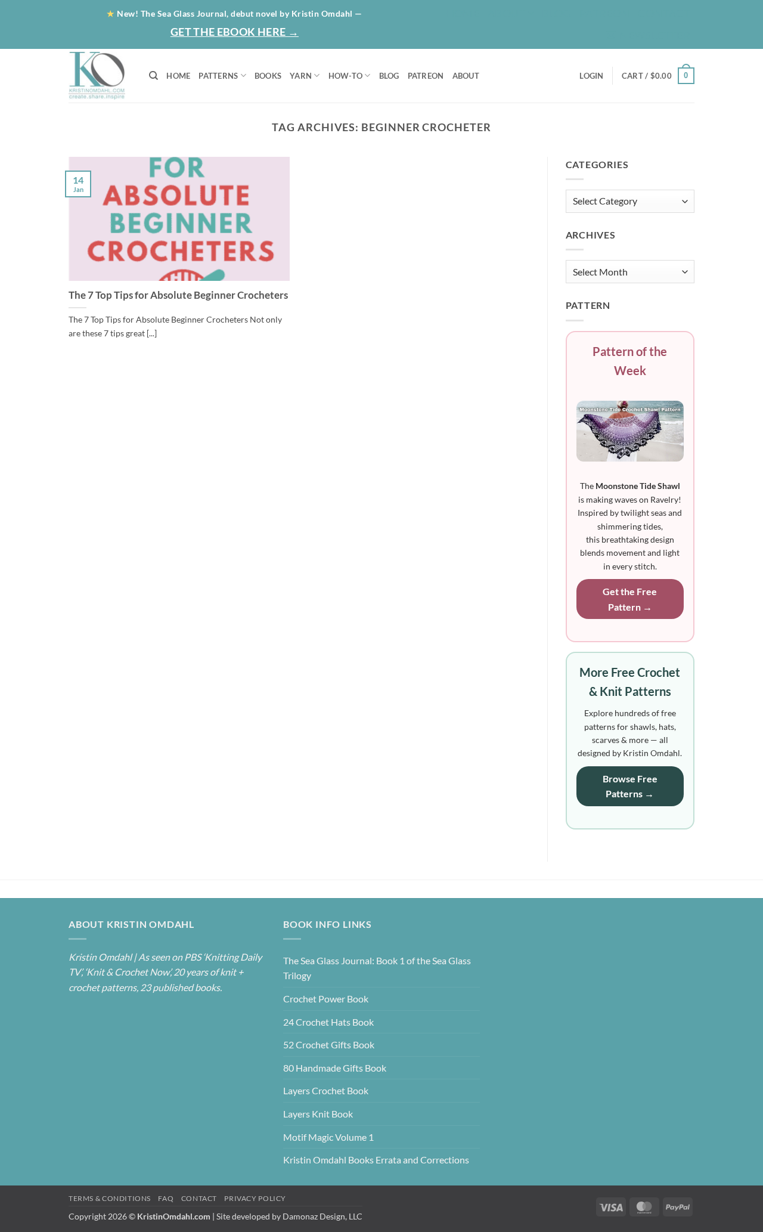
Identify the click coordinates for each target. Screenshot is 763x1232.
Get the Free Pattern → (630, 599)
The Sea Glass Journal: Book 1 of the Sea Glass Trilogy (377, 968)
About (507, 13)
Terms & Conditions (110, 1198)
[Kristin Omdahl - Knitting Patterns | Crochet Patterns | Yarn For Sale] (100, 76)
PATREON (426, 76)
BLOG (556, 13)
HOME (178, 76)
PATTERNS (218, 76)
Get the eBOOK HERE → (234, 31)
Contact (664, 13)
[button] (648, 35)
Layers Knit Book (318, 1113)
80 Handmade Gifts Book (334, 1067)
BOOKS (268, 76)
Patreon (604, 13)
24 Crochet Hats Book (328, 1021)
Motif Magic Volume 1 (328, 1137)
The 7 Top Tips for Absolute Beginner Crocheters (178, 295)
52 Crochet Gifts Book (328, 1044)
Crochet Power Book (325, 998)
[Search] (153, 75)
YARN (301, 76)
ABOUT (465, 76)
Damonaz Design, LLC (322, 1216)
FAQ (165, 1198)
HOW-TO (345, 76)
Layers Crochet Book (325, 1090)
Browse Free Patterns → (630, 786)
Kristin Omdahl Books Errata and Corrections (376, 1159)
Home (462, 13)
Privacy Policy (255, 1198)
